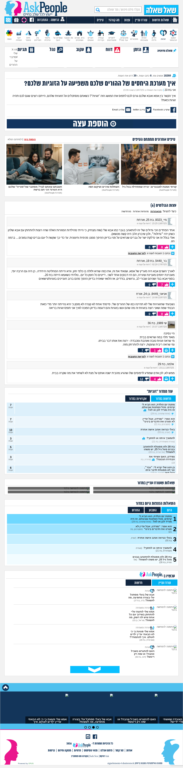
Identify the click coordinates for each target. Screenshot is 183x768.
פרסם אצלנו (106, 750)
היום (169, 510)
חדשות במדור (163, 399)
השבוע (153, 510)
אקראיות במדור (138, 399)
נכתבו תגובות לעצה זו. (149, 253)
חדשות (138, 583)
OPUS (31, 763)
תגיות (22, 50)
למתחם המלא (15, 139)
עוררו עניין (165, 583)
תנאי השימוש (91, 750)
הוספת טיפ (30, 139)
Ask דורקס (104, 756)
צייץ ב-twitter (139, 109)
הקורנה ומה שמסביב (79, 756)
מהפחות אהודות (141, 211)
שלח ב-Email (118, 109)
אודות (129, 750)
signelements (113, 763)
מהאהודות (155, 211)
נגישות (51, 750)
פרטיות (77, 750)
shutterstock (128, 763)
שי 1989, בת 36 (157, 323)
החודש (136, 510)
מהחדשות (126, 211)
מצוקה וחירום (64, 750)
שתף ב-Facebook (161, 109)
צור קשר (119, 750)
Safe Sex (94, 756)
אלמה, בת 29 (166, 364)
